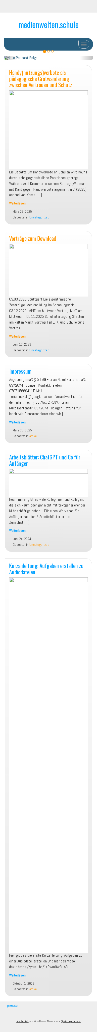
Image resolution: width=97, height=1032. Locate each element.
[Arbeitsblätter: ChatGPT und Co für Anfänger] (48, 483)
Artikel (33, 436)
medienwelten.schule (48, 24)
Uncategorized (39, 217)
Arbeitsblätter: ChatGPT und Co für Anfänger (44, 460)
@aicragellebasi (71, 1021)
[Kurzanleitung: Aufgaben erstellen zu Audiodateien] (48, 765)
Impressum (20, 371)
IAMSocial (22, 1021)
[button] (10, 58)
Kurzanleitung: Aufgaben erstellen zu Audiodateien (46, 568)
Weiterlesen (17, 203)
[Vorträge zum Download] (48, 270)
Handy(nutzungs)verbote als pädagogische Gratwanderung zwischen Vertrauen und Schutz (40, 78)
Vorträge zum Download (32, 238)
